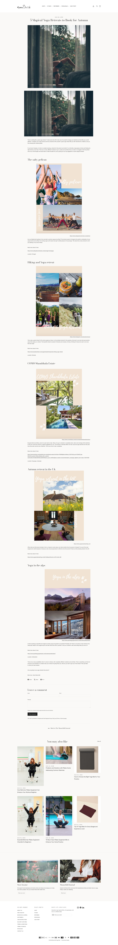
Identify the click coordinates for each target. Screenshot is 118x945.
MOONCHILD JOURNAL (22, 915)
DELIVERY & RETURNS (22, 921)
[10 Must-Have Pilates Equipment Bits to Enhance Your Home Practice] (59, 816)
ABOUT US (19, 910)
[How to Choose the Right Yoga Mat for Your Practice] (87, 759)
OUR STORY (73, 6)
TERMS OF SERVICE (21, 926)
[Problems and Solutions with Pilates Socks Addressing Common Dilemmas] (59, 755)
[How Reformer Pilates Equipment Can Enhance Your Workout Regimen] (30, 766)
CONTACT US (20, 931)
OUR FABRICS (20, 917)
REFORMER (56, 6)
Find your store (21, 893)
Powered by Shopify (65, 940)
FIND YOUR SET (20, 912)
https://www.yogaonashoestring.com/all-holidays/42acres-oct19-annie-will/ (44, 557)
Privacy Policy (52, 718)
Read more (63, 893)
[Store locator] (37, 871)
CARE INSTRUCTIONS (22, 919)
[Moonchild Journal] (80, 871)
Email (60, 693)
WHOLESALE (65, 6)
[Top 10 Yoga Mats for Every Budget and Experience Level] (87, 809)
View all (99, 741)
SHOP (43, 6)
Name (29, 693)
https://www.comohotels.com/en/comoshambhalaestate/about (76, 439)
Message (29, 699)
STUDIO (49, 6)
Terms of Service (60, 718)
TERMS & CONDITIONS (22, 924)
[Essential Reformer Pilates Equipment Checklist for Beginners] (30, 816)
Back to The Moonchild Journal (60, 728)
